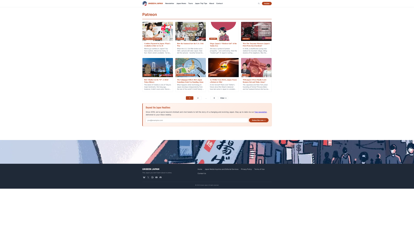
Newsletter (169, 3)
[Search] (258, 3)
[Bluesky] (144, 177)
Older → (223, 98)
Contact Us (202, 173)
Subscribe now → (259, 120)
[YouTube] (156, 177)
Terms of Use (259, 169)
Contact (219, 3)
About (211, 3)
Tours (190, 3)
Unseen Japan (150, 169)
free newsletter (261, 112)
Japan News (181, 3)
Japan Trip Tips (201, 3)
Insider (267, 3)
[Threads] (152, 177)
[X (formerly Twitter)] (148, 177)
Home (200, 169)
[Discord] (160, 177)
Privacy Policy (246, 169)
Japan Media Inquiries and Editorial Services (221, 169)
